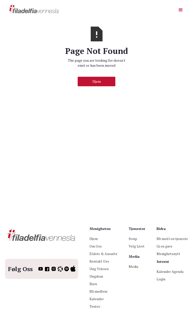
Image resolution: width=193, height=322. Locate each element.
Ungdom (96, 276)
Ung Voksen (99, 268)
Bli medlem (98, 291)
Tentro (94, 306)
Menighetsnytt (168, 253)
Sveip (133, 238)
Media (133, 266)
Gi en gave (164, 246)
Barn (93, 283)
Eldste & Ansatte (103, 253)
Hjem (96, 81)
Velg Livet (136, 246)
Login (161, 279)
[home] (34, 9)
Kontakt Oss (99, 261)
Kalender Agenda (170, 271)
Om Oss (95, 246)
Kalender (96, 298)
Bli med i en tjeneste (172, 238)
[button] (180, 10)
